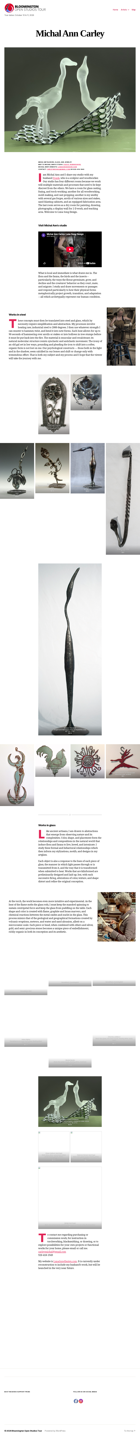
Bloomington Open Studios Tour (27, 1431)
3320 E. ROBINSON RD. (72, 164)
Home (115, 10)
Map (134, 10)
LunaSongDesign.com (65, 1261)
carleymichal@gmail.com (58, 169)
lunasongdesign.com (67, 167)
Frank (56, 178)
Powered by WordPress (55, 1431)
